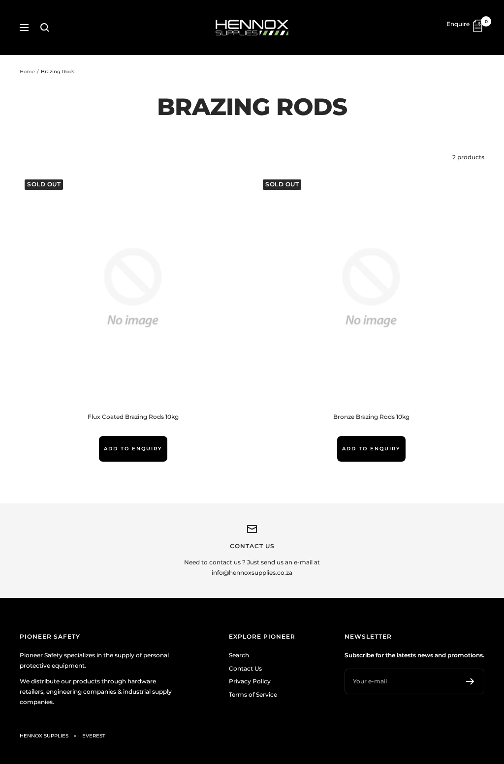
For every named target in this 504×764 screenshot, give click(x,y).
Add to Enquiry (133, 448)
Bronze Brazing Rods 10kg (371, 416)
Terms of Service (253, 694)
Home (27, 71)
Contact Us (245, 668)
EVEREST (93, 736)
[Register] (470, 681)
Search (239, 655)
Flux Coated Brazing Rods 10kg (133, 416)
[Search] (44, 27)
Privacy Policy (250, 681)
